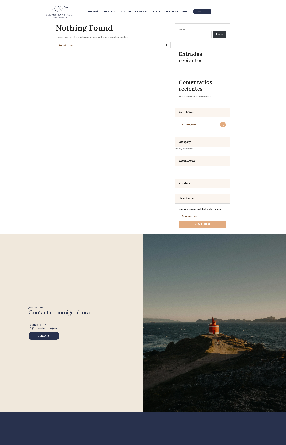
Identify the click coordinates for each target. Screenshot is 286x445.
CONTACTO (202, 11)
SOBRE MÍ (93, 11)
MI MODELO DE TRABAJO (134, 11)
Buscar (182, 29)
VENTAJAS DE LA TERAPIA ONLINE (170, 11)
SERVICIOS (109, 11)
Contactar (44, 336)
